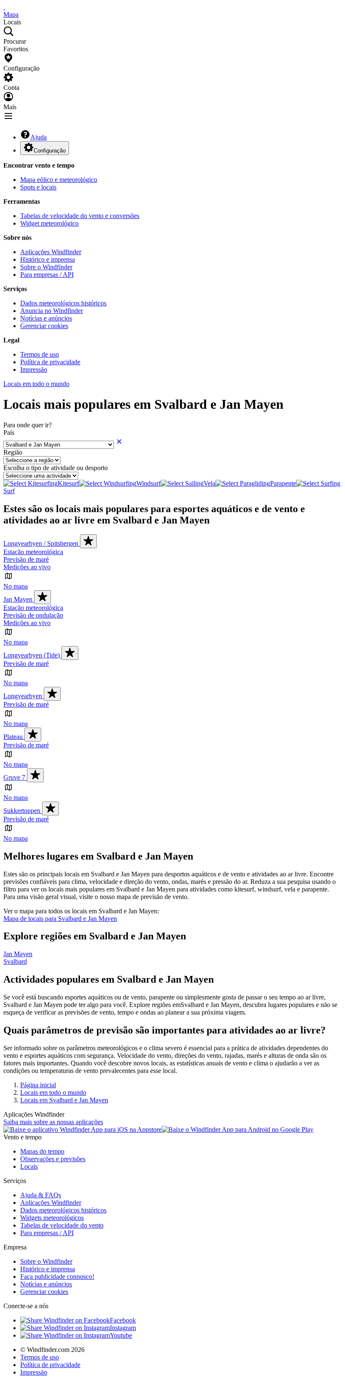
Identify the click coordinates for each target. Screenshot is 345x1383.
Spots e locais (38, 187)
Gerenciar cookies (44, 325)
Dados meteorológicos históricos (63, 303)
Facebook (123, 1320)
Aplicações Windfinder (50, 251)
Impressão (33, 369)
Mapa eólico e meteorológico (58, 179)
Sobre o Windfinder (46, 267)
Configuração (50, 150)
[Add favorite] (88, 541)
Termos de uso (39, 354)
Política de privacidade (50, 361)
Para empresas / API (47, 274)
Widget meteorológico (49, 223)
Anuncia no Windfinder (51, 310)
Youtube (121, 1335)
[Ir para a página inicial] (4, 7)
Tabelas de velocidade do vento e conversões (79, 215)
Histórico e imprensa (47, 259)
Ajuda (38, 137)
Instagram (123, 1327)
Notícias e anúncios (46, 318)
